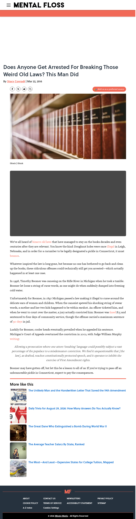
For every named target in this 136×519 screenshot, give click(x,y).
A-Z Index (27, 507)
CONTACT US (49, 498)
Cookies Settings (51, 507)
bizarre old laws (41, 242)
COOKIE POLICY (30, 503)
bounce (14, 256)
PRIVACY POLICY (105, 498)
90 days (17, 322)
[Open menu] (9, 5)
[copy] (30, 89)
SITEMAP (102, 503)
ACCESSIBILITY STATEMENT (79, 503)
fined (112, 312)
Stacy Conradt (16, 81)
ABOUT (26, 498)
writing (14, 339)
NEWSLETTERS (73, 498)
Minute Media (61, 515)
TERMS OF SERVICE (52, 503)
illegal (110, 246)
